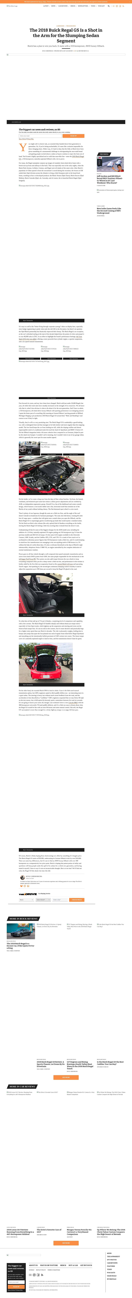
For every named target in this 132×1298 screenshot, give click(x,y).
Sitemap (31, 1270)
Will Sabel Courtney (13, 950)
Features (111, 1266)
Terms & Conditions (54, 1270)
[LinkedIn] (28, 886)
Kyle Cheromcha (47, 51)
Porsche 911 (70, 1227)
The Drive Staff (42, 1234)
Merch (72, 6)
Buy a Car (73, 1265)
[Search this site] (109, 6)
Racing (99, 173)
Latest (45, 6)
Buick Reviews (71, 25)
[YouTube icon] (30, 1275)
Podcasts (111, 1272)
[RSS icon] (42, 1275)
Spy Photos (112, 1260)
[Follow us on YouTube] (113, 6)
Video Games (101, 206)
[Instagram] (25, 886)
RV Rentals (111, 1279)
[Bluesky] (21, 886)
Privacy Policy (42, 1)
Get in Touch (86, 1265)
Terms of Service (22, 139)
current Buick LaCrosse (65, 564)
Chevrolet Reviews (103, 1227)
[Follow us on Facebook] (120, 6)
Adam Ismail (101, 215)
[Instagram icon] (34, 1275)
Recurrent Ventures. (39, 1281)
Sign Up (73, 136)
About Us (33, 1265)
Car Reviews (63, 6)
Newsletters (83, 6)
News (53, 6)
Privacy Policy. (30, 139)
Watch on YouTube (49, 1265)
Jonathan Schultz (102, 1067)
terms (85, 1286)
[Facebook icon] (38, 1275)
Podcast (101, 6)
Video (93, 6)
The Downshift (113, 1256)
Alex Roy (70, 1237)
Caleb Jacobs (101, 185)
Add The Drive (82, 51)
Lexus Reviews (11, 1227)
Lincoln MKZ (73, 703)
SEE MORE (66, 1077)
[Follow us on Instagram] (117, 6)
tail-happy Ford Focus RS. (27, 559)
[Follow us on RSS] (123, 6)
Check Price (77, 900)
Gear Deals (111, 1276)
